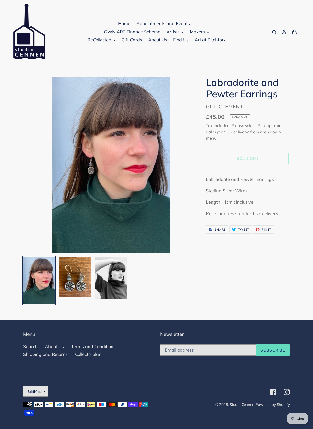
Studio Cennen (242, 404)
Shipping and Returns (45, 354)
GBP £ (34, 391)
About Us (54, 346)
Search (30, 346)
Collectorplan (88, 354)
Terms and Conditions (93, 346)
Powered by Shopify (273, 404)
